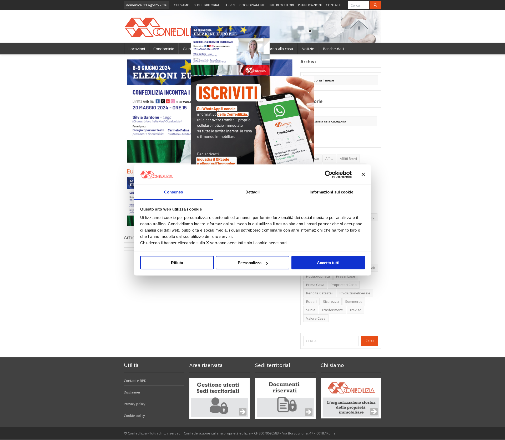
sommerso (353, 301)
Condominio (163, 48)
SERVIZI (230, 5)
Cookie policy (134, 415)
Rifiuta (177, 262)
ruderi (311, 301)
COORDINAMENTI (252, 5)
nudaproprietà (318, 276)
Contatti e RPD (135, 380)
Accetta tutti (328, 262)
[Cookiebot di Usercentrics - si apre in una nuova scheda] (329, 174)
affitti (329, 158)
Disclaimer (132, 392)
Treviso (355, 310)
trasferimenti (332, 310)
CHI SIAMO (182, 5)
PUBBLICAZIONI (310, 5)
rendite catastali (319, 293)
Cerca (370, 341)
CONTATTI (333, 5)
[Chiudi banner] (363, 174)
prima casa (315, 284)
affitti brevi (348, 158)
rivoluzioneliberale (355, 293)
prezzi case (345, 276)
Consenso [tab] (173, 192)
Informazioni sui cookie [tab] (331, 192)
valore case (316, 318)
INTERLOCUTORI (282, 5)
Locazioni (136, 48)
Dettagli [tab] (252, 192)
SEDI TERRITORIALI (207, 5)
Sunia (310, 310)
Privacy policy (134, 403)
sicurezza (331, 301)
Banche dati (333, 48)
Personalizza (249, 262)
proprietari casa (344, 284)
